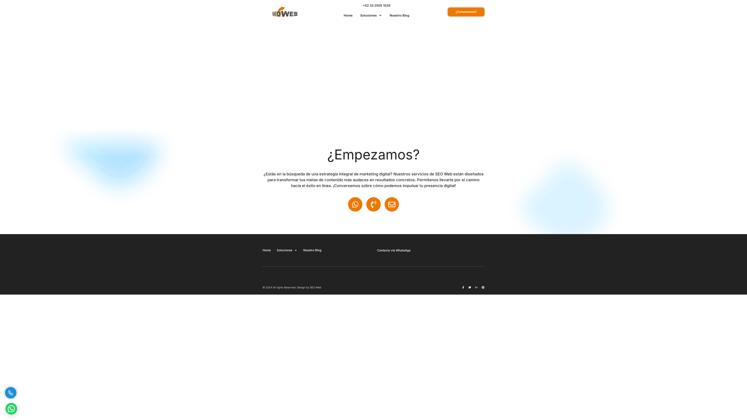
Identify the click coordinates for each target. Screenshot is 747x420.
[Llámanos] (10, 393)
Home (348, 15)
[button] (11, 409)
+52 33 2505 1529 (376, 5)
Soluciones (368, 15)
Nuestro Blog (399, 15)
